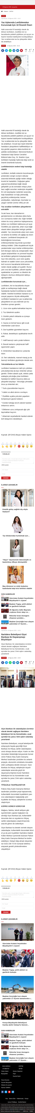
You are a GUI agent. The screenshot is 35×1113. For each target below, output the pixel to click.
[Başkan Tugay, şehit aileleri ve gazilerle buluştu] (17, 958)
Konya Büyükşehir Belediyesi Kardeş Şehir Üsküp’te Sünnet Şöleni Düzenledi (15, 1024)
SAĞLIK (11, 11)
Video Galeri (4, 1071)
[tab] (6, 454)
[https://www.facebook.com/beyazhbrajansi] (2, 1092)
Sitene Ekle (12, 1098)
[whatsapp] (10, 50)
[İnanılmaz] (27, 443)
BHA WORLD (6, 1066)
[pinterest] (21, 50)
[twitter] (6, 50)
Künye (26, 1098)
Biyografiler (4, 1073)
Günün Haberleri (17, 1071)
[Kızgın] (19, 443)
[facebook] (2, 50)
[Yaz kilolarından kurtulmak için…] (17, 524)
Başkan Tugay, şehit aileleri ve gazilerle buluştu (15, 971)
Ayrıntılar (25, 1111)
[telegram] (13, 50)
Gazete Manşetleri (6, 1082)
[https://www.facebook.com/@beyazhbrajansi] (9, 1092)
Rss (7, 1098)
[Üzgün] (31, 443)
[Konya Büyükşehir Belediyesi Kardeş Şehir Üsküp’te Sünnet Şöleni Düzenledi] (17, 1011)
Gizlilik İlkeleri (22, 1102)
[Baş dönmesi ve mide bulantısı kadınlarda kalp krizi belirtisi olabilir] (17, 574)
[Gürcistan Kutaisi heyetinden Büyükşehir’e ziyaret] (17, 932)
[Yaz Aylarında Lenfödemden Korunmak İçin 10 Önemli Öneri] (17, 65)
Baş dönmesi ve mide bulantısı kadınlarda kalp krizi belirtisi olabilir (17, 587)
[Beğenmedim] (15, 443)
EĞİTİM (21, 1066)
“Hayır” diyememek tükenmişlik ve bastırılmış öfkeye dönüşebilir (17, 561)
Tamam (31, 1111)
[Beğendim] (2, 443)
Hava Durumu (5, 1080)
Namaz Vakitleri (5, 1087)
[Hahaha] (23, 443)
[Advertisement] (17, 102)
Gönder (5, 478)
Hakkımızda (20, 1098)
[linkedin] (17, 50)
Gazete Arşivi (17, 1076)
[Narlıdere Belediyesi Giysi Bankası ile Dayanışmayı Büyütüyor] (17, 677)
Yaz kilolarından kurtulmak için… (16, 536)
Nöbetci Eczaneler (6, 1085)
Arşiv (14, 1073)
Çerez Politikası (12, 1102)
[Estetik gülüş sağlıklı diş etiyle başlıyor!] (17, 498)
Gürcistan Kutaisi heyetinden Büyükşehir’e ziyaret (15, 945)
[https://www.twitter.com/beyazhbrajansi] (6, 1092)
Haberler (6, 11)
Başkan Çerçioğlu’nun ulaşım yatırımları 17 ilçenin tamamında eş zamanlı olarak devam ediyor (17, 997)
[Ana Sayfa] (2, 11)
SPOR (20, 1068)
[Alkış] (7, 443)
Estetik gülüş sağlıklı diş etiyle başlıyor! (15, 510)
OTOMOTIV (5, 1068)
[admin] (13, 1092)
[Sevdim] (11, 443)
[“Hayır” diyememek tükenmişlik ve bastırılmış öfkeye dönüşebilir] (17, 548)
